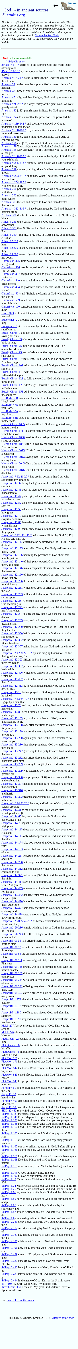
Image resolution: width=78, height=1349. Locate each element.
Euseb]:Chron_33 (11, 339)
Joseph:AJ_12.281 (12, 613)
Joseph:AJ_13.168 (12, 724)
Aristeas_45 (8, 97)
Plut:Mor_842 (9, 1068)
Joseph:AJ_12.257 (12, 600)
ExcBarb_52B (9, 417)
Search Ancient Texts (47, 35)
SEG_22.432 (9, 1110)
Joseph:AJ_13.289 (12, 764)
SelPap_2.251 (9, 1221)
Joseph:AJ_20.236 (12, 927)
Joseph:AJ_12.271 (12, 607)
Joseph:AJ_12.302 (12, 639)
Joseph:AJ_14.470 (12, 901)
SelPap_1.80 (8, 1198)
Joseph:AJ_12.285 (12, 620)
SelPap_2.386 (9, 1241)
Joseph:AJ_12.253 (12, 594)
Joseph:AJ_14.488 (12, 914)
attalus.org (16, 15)
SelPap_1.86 (8, 1205)
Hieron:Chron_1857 (13, 443)
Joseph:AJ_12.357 (12, 666)
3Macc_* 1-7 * (10, 64)
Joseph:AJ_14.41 (11, 809)
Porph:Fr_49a (9, 1100)
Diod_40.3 (7, 313)
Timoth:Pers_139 (11, 1287)
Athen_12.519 (9, 241)
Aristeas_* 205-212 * (13, 162)
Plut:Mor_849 (9, 1081)
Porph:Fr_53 (8, 1094)
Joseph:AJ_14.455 (12, 888)
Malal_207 (7, 1025)
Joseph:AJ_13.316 (12, 790)
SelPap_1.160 (9, 1126)
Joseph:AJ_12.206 (12, 581)
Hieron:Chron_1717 (13, 430)
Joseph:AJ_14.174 (12, 842)
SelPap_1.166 (9, 1149)
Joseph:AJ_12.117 (11, 541)
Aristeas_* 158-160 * (13, 130)
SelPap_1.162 (9, 1133)
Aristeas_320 (9, 215)
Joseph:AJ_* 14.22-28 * (15, 803)
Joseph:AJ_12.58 (11, 509)
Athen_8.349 (9, 234)
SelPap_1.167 (9, 1156)
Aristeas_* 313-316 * (13, 208)
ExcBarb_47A (9, 404)
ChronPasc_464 (10, 287)
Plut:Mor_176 (9, 1058)
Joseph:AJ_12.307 (12, 646)
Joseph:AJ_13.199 (12, 731)
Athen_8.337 (9, 228)
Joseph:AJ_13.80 (11, 711)
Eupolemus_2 (9, 319)
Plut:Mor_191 (9, 1061)
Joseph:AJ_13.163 (12, 718)
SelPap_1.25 (8, 1188)
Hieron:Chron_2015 (13, 450)
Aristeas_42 (8, 90)
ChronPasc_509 (10, 300)
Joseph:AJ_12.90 (11, 528)
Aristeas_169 (9, 136)
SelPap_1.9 (8, 1218)
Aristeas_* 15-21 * (12, 77)
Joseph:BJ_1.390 (11, 1019)
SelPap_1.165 (9, 1146)
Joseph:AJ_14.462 (12, 894)
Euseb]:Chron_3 (10, 332)
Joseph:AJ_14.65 (11, 816)
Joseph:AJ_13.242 (12, 751)
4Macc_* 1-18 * (10, 71)
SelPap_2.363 (9, 1234)
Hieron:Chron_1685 (13, 424)
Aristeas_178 (9, 143)
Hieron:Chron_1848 (13, 437)
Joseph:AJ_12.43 (11, 489)
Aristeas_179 (9, 146)
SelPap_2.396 (9, 1247)
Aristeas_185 (9, 149)
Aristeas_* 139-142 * (13, 123)
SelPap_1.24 (8, 1185)
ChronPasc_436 (10, 267)
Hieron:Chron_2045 (13, 463)
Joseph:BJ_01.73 (11, 947)
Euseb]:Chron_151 (12, 391)
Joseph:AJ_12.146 (12, 568)
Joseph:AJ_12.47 (11, 496)
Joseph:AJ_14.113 (11, 836)
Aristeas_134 (9, 117)
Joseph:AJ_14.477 (12, 907)
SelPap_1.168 (9, 1159)
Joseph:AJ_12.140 (12, 561)
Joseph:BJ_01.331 (11, 986)
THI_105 (6, 1283)
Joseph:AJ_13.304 (12, 783)
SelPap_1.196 (9, 1172)
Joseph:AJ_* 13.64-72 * (15, 698)
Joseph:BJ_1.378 (11, 1005)
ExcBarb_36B (9, 398)
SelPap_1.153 (9, 1120)
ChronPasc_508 (10, 293)
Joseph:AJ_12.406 (12, 672)
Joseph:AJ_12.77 (11, 515)
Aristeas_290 (9, 188)
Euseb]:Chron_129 (12, 385)
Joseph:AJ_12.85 (11, 522)
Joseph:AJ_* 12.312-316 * (16, 653)
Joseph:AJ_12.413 (12, 685)
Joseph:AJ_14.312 (12, 868)
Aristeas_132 (9, 110)
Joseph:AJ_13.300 (12, 777)
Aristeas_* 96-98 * (12, 103)
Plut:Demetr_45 (10, 1051)
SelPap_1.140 (9, 1117)
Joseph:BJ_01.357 (11, 992)
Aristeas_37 (8, 84)
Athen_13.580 (9, 254)
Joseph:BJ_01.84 (11, 953)
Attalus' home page (63, 1317)
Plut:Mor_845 (9, 1074)
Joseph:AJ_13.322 (12, 796)
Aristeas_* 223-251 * (13, 175)
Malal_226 (7, 1032)
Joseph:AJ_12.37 (11, 483)
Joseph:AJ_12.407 (12, 679)
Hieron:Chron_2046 (13, 470)
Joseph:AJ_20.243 (12, 934)
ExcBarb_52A (9, 411)
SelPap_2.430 (9, 1260)
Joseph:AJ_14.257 (12, 855)
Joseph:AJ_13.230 (12, 744)
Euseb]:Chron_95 (11, 352)
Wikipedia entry (16, 61)
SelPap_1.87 (8, 1211)
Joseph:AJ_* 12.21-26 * (15, 476)
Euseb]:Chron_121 (12, 378)
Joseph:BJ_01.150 (11, 973)
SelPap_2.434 (9, 1280)
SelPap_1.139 (9, 1113)
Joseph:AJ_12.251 (12, 587)
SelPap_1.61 (8, 1192)
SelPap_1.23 (8, 1179)
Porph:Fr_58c (9, 1107)
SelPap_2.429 (9, 1254)
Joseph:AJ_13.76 (11, 705)
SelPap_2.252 (9, 1228)
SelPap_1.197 (9, 1175)
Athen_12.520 (9, 247)
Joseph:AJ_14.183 (12, 849)
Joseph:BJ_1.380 (11, 1012)
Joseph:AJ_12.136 (12, 554)
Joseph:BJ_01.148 (11, 966)
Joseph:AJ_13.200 (12, 737)
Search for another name (20, 1300)
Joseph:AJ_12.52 (11, 502)
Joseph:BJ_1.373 (11, 999)
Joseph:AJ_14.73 (11, 822)
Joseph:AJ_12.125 (12, 548)
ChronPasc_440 (10, 280)
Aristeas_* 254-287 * (13, 182)
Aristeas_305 (9, 202)
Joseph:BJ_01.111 (11, 960)
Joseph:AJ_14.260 (12, 862)
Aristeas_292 (9, 195)
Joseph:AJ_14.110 (11, 829)
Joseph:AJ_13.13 (11, 692)
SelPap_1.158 (9, 1123)
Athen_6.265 (9, 221)
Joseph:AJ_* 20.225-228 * (16, 921)
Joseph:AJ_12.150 (12, 574)
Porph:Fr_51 (8, 1087)
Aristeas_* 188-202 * (13, 156)
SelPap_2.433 (9, 1273)
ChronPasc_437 (10, 273)
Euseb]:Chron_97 (11, 358)
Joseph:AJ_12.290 (12, 626)
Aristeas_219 (9, 169)
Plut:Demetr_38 (10, 1045)
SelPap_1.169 (9, 1166)
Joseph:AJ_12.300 (12, 633)
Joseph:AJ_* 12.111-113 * (16, 535)
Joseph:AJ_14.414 (12, 881)
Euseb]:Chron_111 (12, 371)
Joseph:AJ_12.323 (12, 659)
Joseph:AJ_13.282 (12, 757)
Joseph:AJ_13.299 (12, 770)
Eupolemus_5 (9, 326)
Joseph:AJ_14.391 (12, 875)
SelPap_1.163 (9, 1139)
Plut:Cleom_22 (10, 1038)
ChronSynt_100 (10, 306)
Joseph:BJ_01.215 (11, 979)
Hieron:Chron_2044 (13, 456)
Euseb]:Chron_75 (11, 345)
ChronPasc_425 (10, 260)
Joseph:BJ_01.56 (11, 940)
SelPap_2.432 (9, 1267)
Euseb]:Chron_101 (12, 365)
